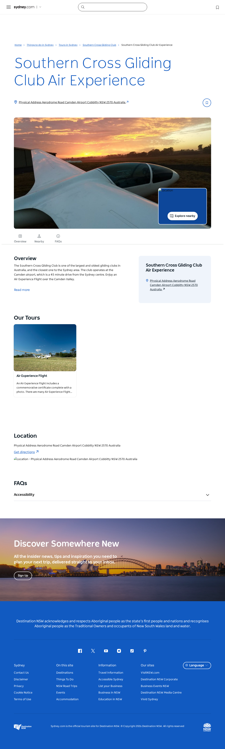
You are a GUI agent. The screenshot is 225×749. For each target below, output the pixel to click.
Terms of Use (22, 699)
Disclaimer (21, 679)
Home (18, 45)
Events (60, 692)
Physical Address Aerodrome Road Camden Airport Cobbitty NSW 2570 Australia (72, 102)
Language (196, 665)
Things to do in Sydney (40, 45)
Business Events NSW (155, 686)
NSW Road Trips (66, 686)
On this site (64, 665)
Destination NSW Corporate (159, 679)
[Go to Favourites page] (217, 7)
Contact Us (21, 672)
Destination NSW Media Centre (161, 692)
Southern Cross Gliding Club (99, 45)
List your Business (110, 686)
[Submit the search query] (82, 7)
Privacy (19, 686)
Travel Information (110, 672)
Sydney (19, 665)
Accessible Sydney (110, 679)
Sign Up (23, 575)
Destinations (64, 672)
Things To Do (64, 679)
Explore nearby (185, 216)
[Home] (24, 7)
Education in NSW (110, 699)
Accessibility (24, 495)
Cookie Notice (23, 692)
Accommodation (67, 699)
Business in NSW (109, 692)
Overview (20, 241)
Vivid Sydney (149, 699)
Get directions (24, 452)
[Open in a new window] (45, 347)
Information (107, 665)
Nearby (39, 241)
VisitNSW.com (150, 672)
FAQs (58, 241)
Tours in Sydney (68, 45)
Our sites (147, 665)
